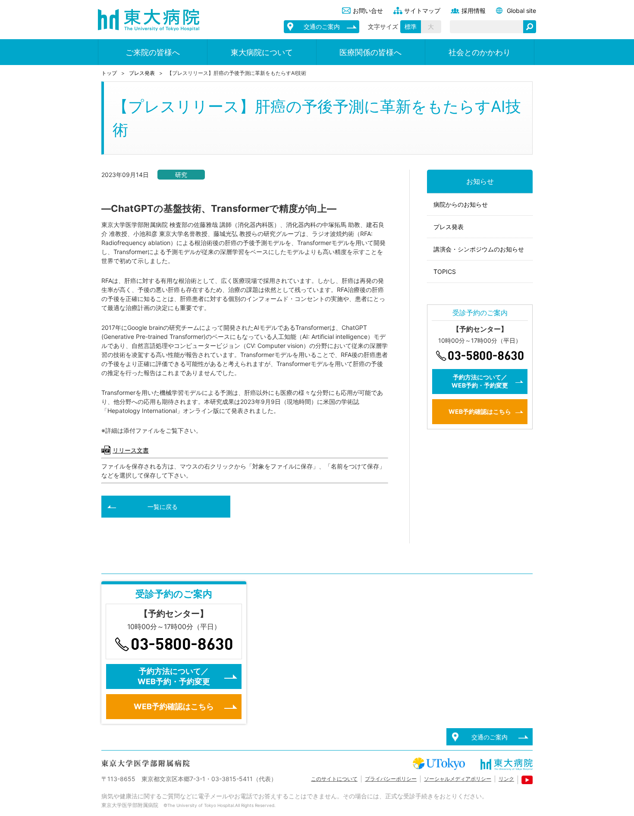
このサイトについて (334, 779)
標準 (411, 26)
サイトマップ (422, 10)
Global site (521, 10)
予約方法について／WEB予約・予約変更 (480, 381)
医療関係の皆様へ (370, 52)
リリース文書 (131, 450)
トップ (109, 73)
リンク (506, 779)
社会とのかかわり (480, 52)
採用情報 (473, 10)
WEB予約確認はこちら (480, 411)
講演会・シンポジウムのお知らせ (478, 249)
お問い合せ (368, 10)
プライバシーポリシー (391, 779)
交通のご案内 (322, 26)
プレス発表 (142, 73)
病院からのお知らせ (460, 204)
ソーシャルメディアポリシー (457, 779)
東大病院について (262, 52)
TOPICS (444, 271)
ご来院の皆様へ (153, 52)
